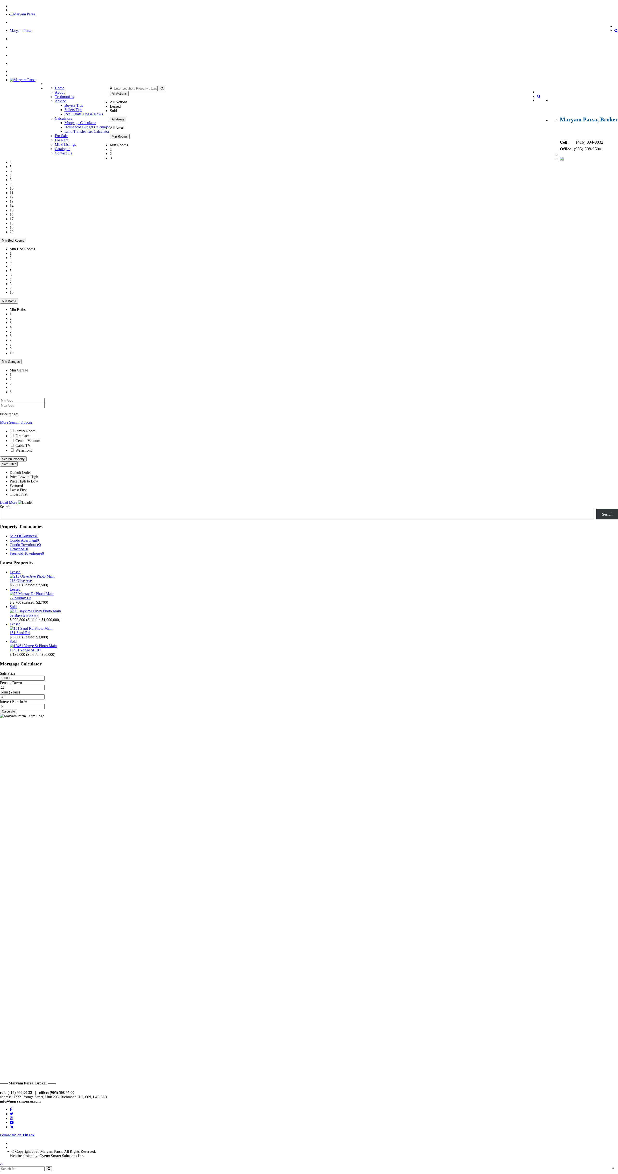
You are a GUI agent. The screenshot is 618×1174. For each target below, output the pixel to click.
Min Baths (9, 301)
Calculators (63, 118)
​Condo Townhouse (25, 545)
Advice (60, 101)
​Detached (19, 549)
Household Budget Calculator (87, 127)
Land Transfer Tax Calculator (86, 131)
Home (59, 88)
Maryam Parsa (24, 14)
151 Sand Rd (20, 633)
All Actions (119, 93)
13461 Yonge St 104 (25, 650)
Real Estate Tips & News (83, 114)
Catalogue (62, 149)
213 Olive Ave (21, 581)
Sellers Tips (73, 110)
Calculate (8, 711)
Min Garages (11, 361)
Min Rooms (120, 136)
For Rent (61, 140)
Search (5, 507)
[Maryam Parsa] (22, 80)
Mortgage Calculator (80, 123)
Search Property (13, 459)
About (59, 92)
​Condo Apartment (24, 540)
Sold (13, 607)
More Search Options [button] (16, 422)
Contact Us (63, 153)
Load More (8, 502)
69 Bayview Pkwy (24, 615)
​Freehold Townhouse (27, 553)
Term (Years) (10, 692)
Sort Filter (9, 464)
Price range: (9, 414)
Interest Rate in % (13, 701)
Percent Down (11, 683)
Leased (15, 572)
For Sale (61, 136)
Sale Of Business (24, 536)
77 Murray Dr (20, 598)
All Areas (118, 119)
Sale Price (7, 673)
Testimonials (64, 97)
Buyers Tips (73, 105)
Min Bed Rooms (13, 240)
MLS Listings (65, 144)
